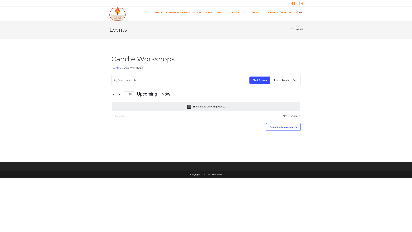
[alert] (206, 106)
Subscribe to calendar (282, 127)
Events (299, 29)
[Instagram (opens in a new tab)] (301, 3)
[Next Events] (120, 94)
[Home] (291, 29)
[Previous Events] (113, 94)
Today (129, 93)
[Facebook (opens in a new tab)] (295, 3)
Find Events (260, 80)
